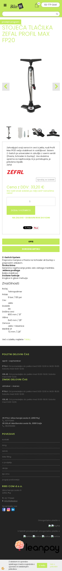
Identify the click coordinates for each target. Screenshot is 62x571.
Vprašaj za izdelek (46, 179)
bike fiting (6, 456)
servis (5, 451)
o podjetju (7, 462)
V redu (42, 565)
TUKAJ (27, 339)
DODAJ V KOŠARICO (21, 210)
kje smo (6, 474)
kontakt (5, 439)
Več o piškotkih (54, 565)
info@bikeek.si (10, 500)
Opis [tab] (30, 241)
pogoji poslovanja (10, 479)
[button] (56, 87)
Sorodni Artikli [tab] (31, 249)
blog (4, 445)
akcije (5, 468)
